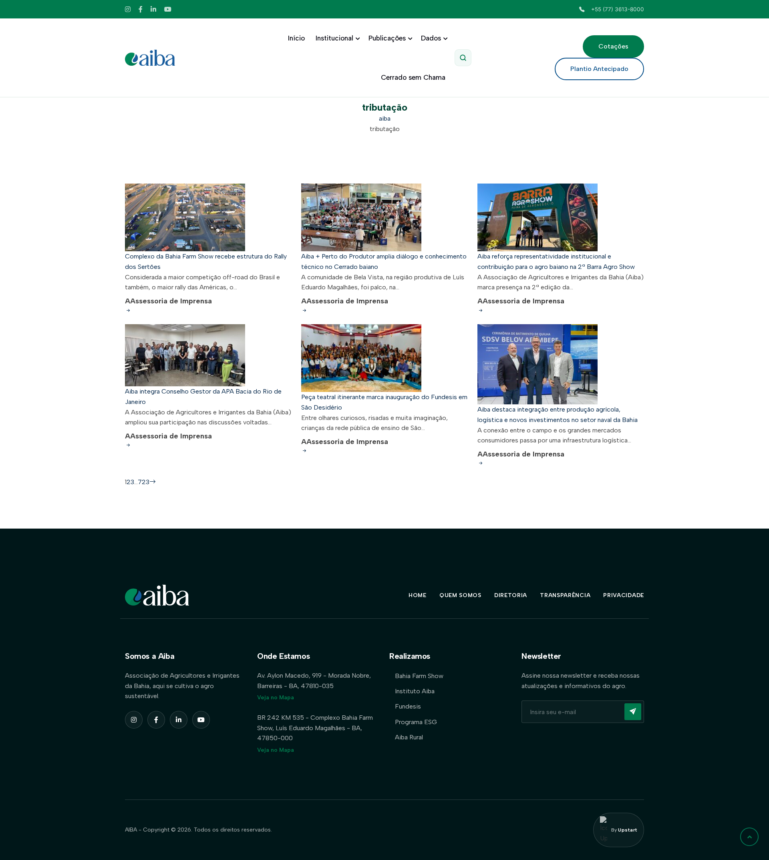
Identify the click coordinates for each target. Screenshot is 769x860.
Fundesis (408, 706)
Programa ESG (416, 722)
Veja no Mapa (275, 697)
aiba (385, 118)
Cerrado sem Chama (413, 77)
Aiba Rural (409, 737)
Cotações (613, 46)
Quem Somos (460, 595)
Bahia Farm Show (419, 676)
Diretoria (510, 595)
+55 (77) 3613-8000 (617, 9)
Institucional (334, 38)
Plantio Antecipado (599, 69)
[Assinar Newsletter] (632, 711)
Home (418, 595)
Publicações (387, 38)
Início (296, 38)
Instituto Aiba (415, 691)
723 (143, 482)
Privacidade (623, 595)
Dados (431, 38)
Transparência (565, 595)
